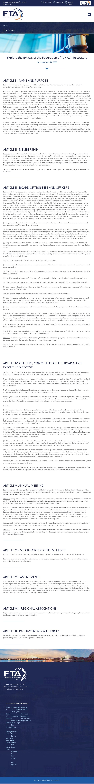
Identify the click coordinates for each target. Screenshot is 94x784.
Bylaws (8, 723)
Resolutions (10, 727)
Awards (18, 716)
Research (14, 716)
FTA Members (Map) (19, 709)
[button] (89, 14)
